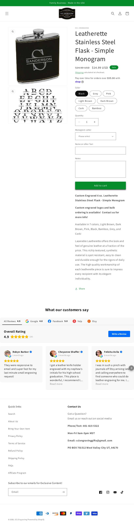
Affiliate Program (17, 472)
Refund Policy (15, 450)
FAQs (10, 465)
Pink (108, 93)
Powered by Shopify (36, 519)
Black (82, 93)
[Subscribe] (63, 492)
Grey (95, 93)
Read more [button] (56, 384)
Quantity (79, 115)
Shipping (79, 72)
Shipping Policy (16, 458)
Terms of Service (16, 443)
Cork (81, 108)
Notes (77, 158)
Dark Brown (107, 100)
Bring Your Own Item (19, 428)
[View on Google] (7, 353)
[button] (6, 13)
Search (11, 413)
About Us (13, 421)
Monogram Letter (83, 129)
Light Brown (85, 100)
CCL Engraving (21, 519)
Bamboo (96, 108)
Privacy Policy (15, 436)
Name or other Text (84, 144)
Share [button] (82, 288)
